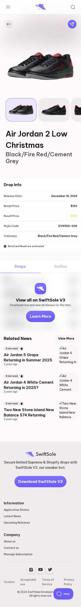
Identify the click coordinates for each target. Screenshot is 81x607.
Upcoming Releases (17, 522)
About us (9, 541)
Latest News (12, 516)
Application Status (16, 510)
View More (66, 338)
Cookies (9, 582)
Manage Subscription (18, 554)
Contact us (11, 548)
